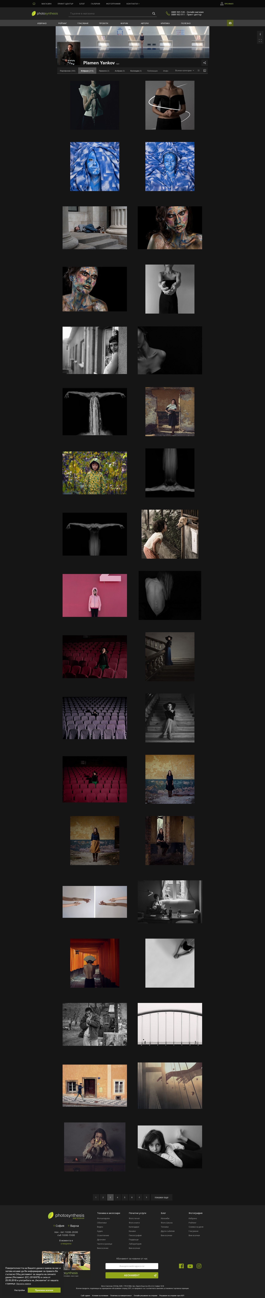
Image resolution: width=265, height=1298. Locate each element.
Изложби (165, 1218)
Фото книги (134, 1222)
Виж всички (102, 1248)
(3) (104, 70)
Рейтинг (62, 23)
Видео (100, 1226)
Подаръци (133, 1239)
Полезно (186, 23)
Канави (132, 1231)
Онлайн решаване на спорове (145, 1295)
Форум (124, 23)
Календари (134, 1226)
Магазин (47, 3)
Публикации (152, 70)
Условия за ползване (100, 1295)
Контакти (132, 3)
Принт (65, 3)
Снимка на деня (196, 1226)
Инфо (165, 70)
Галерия (95, 3)
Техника (165, 1226)
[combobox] (185, 70)
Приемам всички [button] (44, 1290)
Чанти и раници (104, 1243)
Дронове (101, 1239)
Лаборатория (135, 1243)
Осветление (103, 1235)
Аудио (100, 1231)
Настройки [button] (19, 1290)
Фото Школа (167, 1222)
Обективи (102, 1222)
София (59, 1226)
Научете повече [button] (23, 1283)
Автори (145, 23)
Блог (82, 3)
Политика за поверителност (121, 1295)
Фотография (113, 3)
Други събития (168, 1231)
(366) (67, 70)
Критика (165, 23)
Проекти (103, 23)
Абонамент (132, 1275)
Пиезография (135, 1235)
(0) (120, 70)
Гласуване (83, 23)
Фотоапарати (103, 1218)
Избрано (42, 23)
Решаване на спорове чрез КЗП (171, 1295)
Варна (74, 1226)
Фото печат (134, 1218)
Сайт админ (85, 1295)
